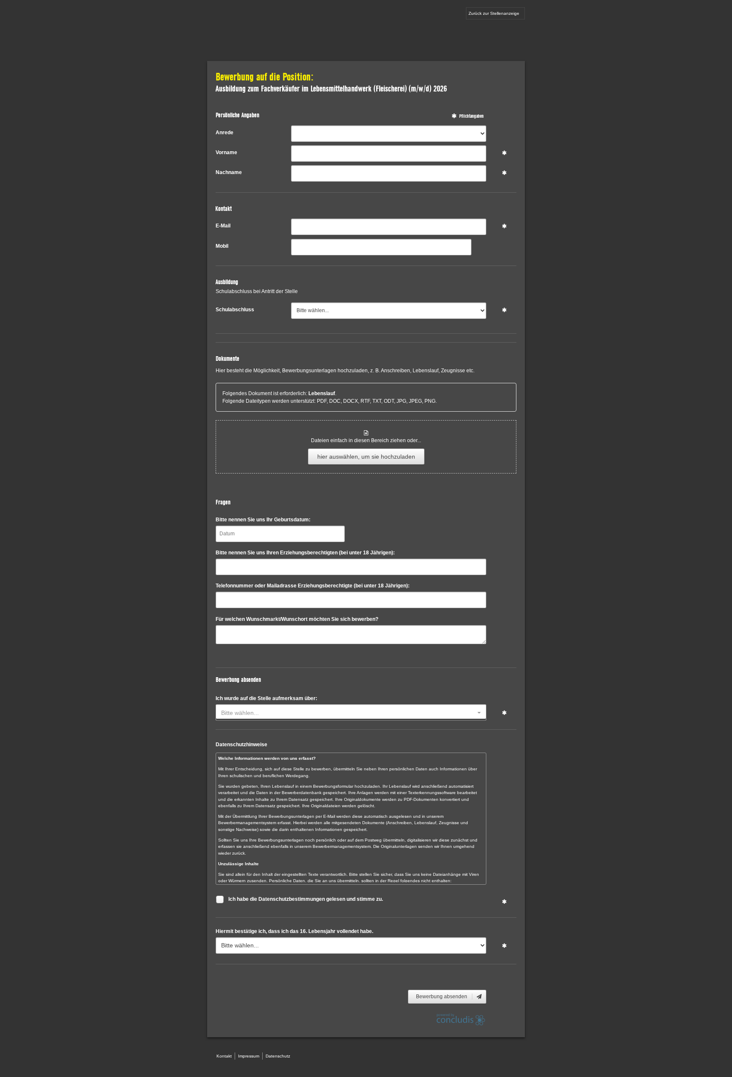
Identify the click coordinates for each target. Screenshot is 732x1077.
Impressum (248, 1056)
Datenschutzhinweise (241, 745)
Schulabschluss (235, 310)
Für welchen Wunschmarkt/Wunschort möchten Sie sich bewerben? (297, 619)
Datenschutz (278, 1056)
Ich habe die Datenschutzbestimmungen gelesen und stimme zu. (305, 899)
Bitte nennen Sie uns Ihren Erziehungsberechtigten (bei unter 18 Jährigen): (305, 553)
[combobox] (351, 712)
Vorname (226, 152)
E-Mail (223, 226)
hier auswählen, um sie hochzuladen (366, 456)
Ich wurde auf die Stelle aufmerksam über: (266, 698)
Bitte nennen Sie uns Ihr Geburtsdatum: (263, 520)
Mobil (222, 246)
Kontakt (224, 1056)
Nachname (229, 172)
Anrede (224, 133)
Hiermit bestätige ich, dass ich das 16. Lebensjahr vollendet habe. (294, 931)
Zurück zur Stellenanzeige (494, 13)
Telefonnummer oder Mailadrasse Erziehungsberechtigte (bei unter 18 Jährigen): (313, 586)
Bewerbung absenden (442, 996)
